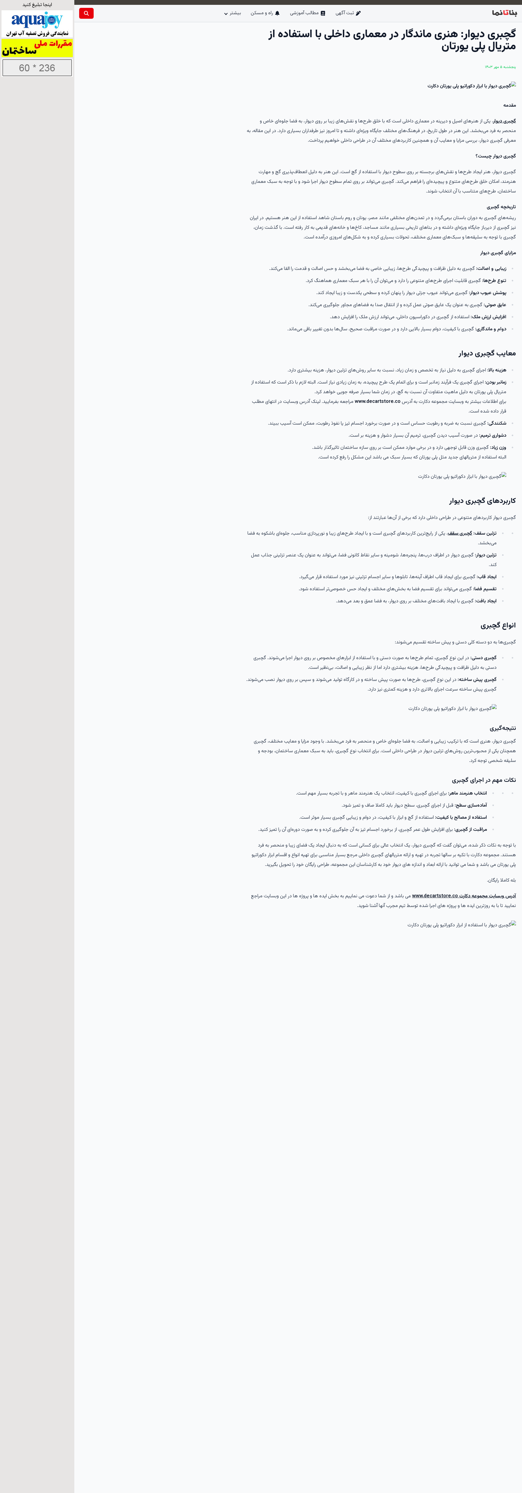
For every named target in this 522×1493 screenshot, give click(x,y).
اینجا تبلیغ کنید (37, 5)
